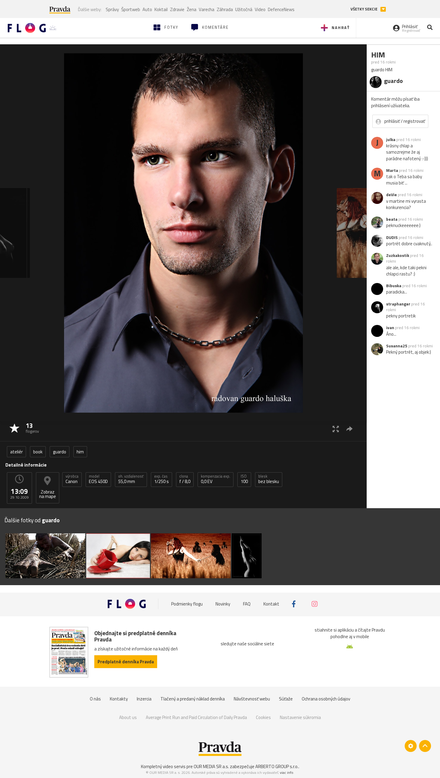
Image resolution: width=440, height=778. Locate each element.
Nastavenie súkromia (300, 717)
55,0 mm (131, 479)
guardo (59, 451)
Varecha (206, 9)
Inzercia (144, 699)
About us (128, 717)
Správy (112, 9)
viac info (286, 772)
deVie (391, 195)
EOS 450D (98, 479)
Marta (392, 170)
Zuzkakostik (397, 255)
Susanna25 (396, 346)
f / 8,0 (184, 479)
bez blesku (268, 479)
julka (390, 140)
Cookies (263, 717)
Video (260, 9)
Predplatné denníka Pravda (126, 661)
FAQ (247, 603)
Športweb (130, 9)
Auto (147, 9)
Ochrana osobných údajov (326, 699)
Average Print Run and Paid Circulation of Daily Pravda (196, 717)
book (38, 451)
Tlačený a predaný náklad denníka (192, 699)
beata (391, 219)
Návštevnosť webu (252, 699)
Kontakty (119, 699)
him (80, 451)
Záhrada (225, 9)
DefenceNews (281, 9)
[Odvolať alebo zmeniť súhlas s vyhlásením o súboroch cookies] (411, 746)
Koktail (161, 9)
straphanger (398, 304)
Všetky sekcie (364, 9)
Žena (191, 9)
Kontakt (271, 603)
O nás (95, 699)
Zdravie (177, 9)
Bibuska (393, 286)
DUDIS (392, 237)
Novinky (223, 603)
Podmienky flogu (187, 603)
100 (244, 479)
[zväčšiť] (336, 429)
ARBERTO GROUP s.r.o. (276, 766)
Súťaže (286, 699)
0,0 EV (215, 479)
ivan (390, 328)
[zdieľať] (349, 429)
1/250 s (161, 479)
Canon (72, 479)
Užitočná (243, 9)
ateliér (16, 451)
